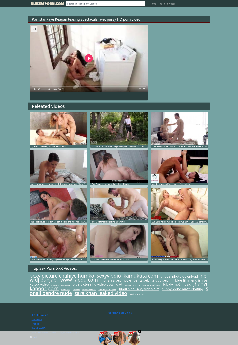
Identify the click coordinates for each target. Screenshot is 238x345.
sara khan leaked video (101, 293)
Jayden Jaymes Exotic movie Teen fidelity (171, 184)
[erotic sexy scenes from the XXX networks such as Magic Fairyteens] (58, 166)
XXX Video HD (39, 328)
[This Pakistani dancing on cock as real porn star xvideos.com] (179, 128)
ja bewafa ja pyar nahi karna (149, 285)
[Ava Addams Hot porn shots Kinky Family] (119, 166)
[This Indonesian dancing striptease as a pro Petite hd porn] (58, 241)
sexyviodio (109, 275)
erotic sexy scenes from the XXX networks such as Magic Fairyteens (62, 184)
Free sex (36, 323)
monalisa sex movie (116, 280)
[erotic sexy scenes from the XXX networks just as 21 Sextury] (179, 241)
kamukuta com (141, 275)
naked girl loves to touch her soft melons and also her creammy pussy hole (64, 222)
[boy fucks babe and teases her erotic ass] (119, 241)
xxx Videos (37, 319)
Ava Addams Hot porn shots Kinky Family (110, 184)
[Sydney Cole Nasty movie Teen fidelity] (58, 128)
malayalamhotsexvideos (60, 285)
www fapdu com (79, 279)
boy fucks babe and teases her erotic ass (110, 259)
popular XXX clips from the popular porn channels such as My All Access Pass (127, 146)
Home (153, 3)
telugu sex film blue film (170, 280)
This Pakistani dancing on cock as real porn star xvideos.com (180, 146)
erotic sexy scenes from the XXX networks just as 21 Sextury (180, 259)
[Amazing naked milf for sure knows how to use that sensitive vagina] (179, 204)
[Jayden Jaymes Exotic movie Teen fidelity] (179, 166)
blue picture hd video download (97, 284)
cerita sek (141, 280)
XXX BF (35, 315)
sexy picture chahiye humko (62, 275)
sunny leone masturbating (182, 289)
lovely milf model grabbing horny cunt (108, 222)
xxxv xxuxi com (130, 285)
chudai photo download (179, 276)
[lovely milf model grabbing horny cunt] (119, 204)
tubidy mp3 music (177, 284)
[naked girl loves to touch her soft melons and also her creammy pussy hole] (58, 204)
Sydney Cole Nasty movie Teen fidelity (48, 146)
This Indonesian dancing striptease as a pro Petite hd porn (57, 259)
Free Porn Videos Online (119, 312)
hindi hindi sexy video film (139, 289)
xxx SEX (44, 315)
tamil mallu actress (137, 294)
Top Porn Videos (166, 3)
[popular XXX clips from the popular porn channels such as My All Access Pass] (119, 128)
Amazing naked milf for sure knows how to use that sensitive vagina (182, 222)
